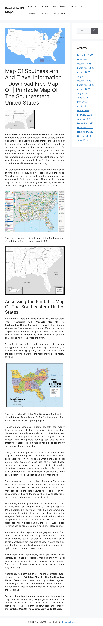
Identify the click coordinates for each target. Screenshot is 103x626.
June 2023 (82, 97)
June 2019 (82, 140)
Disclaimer (32, 14)
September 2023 (85, 85)
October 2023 (84, 80)
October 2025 (84, 63)
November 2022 (85, 127)
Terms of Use (59, 6)
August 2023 (83, 89)
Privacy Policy (59, 14)
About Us (32, 6)
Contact (44, 6)
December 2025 (85, 55)
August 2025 (83, 72)
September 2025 (85, 68)
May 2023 (82, 102)
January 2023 (84, 119)
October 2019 (84, 136)
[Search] (94, 31)
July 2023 (82, 93)
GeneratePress (68, 622)
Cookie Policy (76, 6)
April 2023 (82, 106)
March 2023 (83, 110)
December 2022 (85, 123)
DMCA (45, 14)
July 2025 (82, 76)
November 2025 (85, 59)
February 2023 (84, 115)
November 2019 (85, 132)
